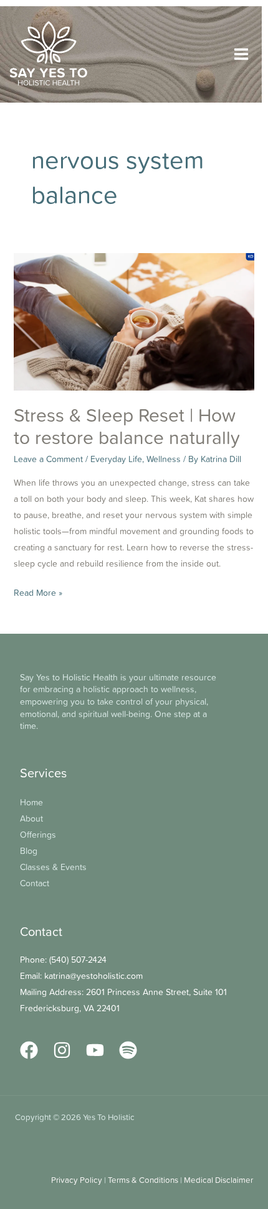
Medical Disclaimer (218, 1179)
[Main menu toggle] (241, 54)
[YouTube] (95, 1050)
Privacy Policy (76, 1179)
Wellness (163, 459)
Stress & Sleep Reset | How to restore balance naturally (127, 426)
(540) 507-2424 (78, 959)
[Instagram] (62, 1050)
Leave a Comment (48, 459)
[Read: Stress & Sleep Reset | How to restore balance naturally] (134, 320)
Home (31, 802)
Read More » (38, 591)
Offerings (38, 834)
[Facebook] (29, 1050)
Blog (28, 850)
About (31, 818)
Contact (34, 883)
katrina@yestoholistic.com (93, 975)
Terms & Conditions (143, 1179)
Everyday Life (116, 459)
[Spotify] (128, 1050)
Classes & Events (53, 867)
